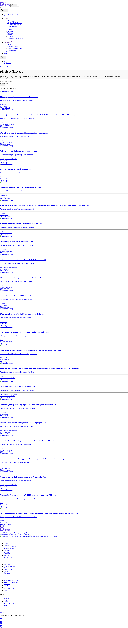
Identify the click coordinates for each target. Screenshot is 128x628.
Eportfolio (10, 36)
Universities (7, 568)
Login (5, 61)
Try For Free (7, 63)
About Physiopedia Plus (11, 582)
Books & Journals (12, 26)
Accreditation (8, 557)
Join (5, 40)
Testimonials (7, 585)
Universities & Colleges (14, 48)
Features (6, 18)
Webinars (6, 555)
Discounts (7, 573)
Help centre (7, 598)
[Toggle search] (3, 57)
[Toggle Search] (13, 5)
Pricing (6, 571)
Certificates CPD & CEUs (15, 38)
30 (3, 526)
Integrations (7, 600)
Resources (3, 67)
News (5, 52)
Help (5, 53)
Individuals (7, 564)
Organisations (11, 50)
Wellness (10, 33)
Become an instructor (10, 603)
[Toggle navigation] (18, 6)
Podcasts (10, 31)
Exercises (6, 552)
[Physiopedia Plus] (5, 6)
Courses (6, 16)
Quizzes (9, 34)
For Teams (7, 42)
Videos (9, 29)
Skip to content (4, 1)
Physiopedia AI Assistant (14, 23)
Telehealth (7, 554)
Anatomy (10, 28)
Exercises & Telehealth (14, 24)
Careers (6, 587)
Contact (6, 601)
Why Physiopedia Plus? (11, 14)
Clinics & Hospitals (13, 46)
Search (5, 11)
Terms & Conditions (10, 589)
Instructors (7, 584)
